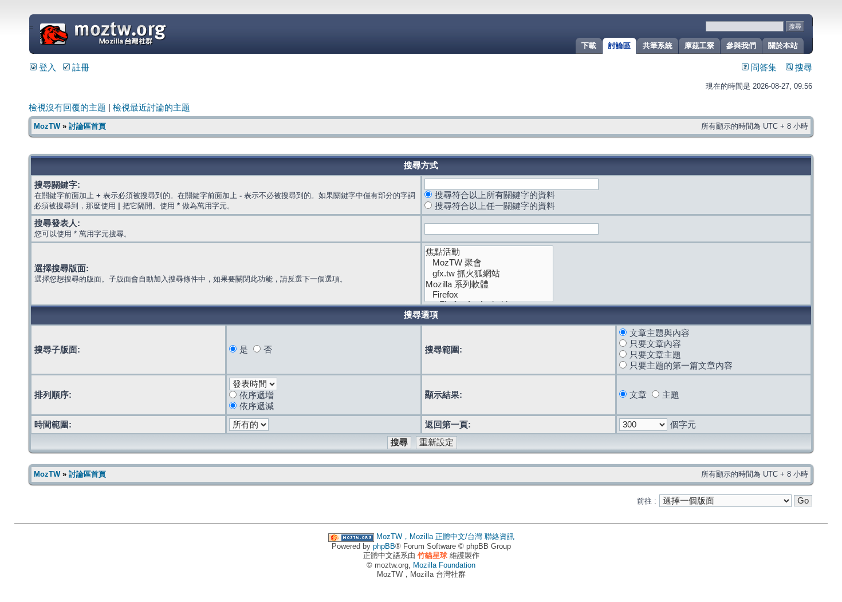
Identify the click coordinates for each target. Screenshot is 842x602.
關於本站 (783, 45)
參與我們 (741, 45)
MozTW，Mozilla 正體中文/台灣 (429, 536)
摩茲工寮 (699, 45)
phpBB (384, 546)
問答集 (763, 67)
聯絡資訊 (499, 536)
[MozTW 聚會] (489, 263)
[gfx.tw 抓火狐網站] (489, 273)
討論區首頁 (87, 126)
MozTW (130, 33)
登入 (46, 67)
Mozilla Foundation (444, 565)
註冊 (79, 67)
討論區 (619, 45)
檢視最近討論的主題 (151, 107)
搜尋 (802, 67)
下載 (588, 45)
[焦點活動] (489, 252)
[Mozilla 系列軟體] (489, 284)
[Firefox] (489, 295)
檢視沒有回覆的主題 (67, 107)
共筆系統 (657, 45)
